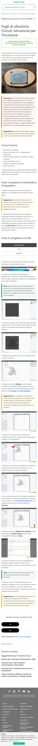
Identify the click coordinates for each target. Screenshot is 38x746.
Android (19, 253)
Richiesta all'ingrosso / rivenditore (26, 727)
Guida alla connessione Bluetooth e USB (18, 659)
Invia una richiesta (23, 636)
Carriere (5, 723)
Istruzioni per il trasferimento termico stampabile (16, 669)
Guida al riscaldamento (27, 731)
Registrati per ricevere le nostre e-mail (19, 696)
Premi (4, 717)
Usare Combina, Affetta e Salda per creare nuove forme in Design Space (16, 675)
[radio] (10, 624)
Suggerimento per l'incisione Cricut (16, 656)
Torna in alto (5, 644)
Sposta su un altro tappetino (21, 391)
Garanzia (23, 714)
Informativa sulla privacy (10, 709)
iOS (19, 249)
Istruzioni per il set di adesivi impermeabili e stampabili (13, 664)
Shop (21, 712)
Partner (5, 703)
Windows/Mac (19, 245)
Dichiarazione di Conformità (25, 723)
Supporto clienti (5, 14)
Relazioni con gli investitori (7, 726)
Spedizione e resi (25, 709)
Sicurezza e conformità (26, 717)
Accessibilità (24, 720)
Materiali (14, 14)
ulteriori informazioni (13, 741)
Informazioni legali (8, 706)
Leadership (23, 703)
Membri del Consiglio (26, 706)
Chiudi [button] (19, 743)
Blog (4, 720)
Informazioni (6, 712)
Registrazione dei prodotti (8, 730)
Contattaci (6, 714)
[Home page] (19, 2)
